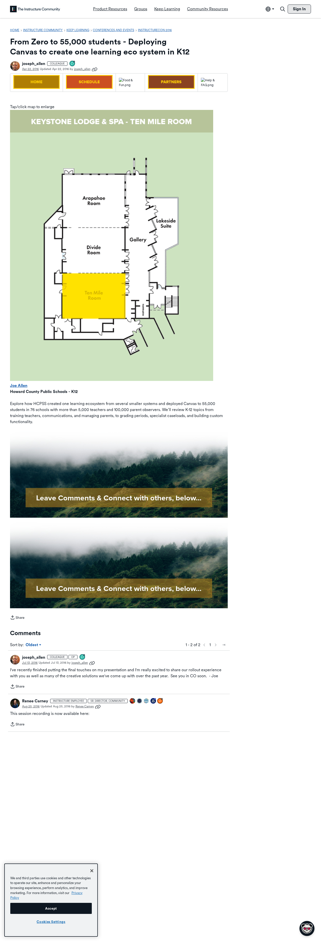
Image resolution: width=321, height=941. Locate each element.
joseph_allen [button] (33, 63)
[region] (51, 900)
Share (17, 618)
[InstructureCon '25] (133, 701)
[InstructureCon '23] (146, 701)
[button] (15, 66)
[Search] (282, 9)
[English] (35, 9)
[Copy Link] (95, 69)
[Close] (91, 870)
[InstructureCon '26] (140, 701)
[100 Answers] (160, 701)
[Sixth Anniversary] (153, 701)
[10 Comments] (72, 63)
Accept (51, 908)
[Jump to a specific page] (224, 645)
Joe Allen (18, 385)
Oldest (32, 645)
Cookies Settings (51, 922)
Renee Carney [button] (35, 701)
